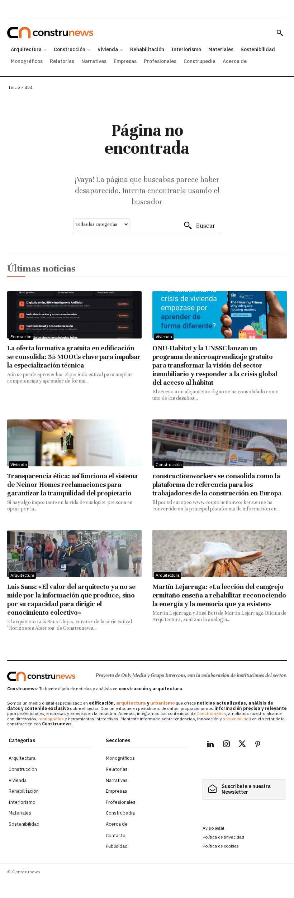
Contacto (115, 835)
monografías (51, 718)
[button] (279, 32)
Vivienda (164, 336)
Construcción (169, 464)
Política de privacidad (223, 837)
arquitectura (131, 703)
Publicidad (117, 846)
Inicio (14, 87)
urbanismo (162, 703)
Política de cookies (221, 846)
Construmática (211, 713)
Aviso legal (213, 828)
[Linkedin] (210, 745)
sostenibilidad (237, 718)
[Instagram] (226, 745)
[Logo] (41, 676)
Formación (21, 336)
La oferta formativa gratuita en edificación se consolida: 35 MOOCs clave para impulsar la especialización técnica (74, 356)
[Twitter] (242, 745)
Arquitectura (22, 575)
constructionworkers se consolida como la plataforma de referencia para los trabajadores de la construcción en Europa (216, 484)
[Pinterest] (258, 745)
